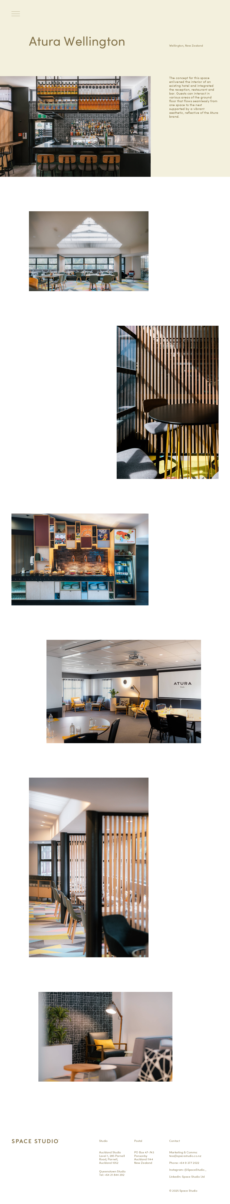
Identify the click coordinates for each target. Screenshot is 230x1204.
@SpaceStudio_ (195, 1169)
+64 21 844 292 (114, 1174)
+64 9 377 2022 (189, 1162)
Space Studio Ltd (193, 1176)
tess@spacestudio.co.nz (185, 1156)
